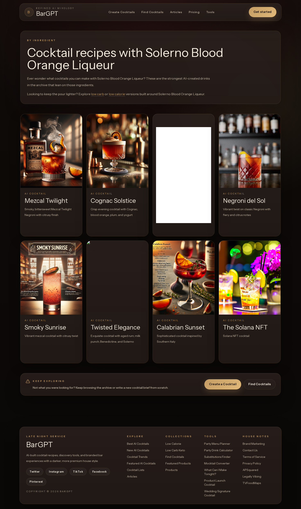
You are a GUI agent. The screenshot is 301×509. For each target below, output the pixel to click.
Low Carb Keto (175, 450)
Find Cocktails (152, 12)
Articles (176, 12)
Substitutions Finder (217, 457)
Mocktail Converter (217, 463)
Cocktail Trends (137, 457)
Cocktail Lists (135, 470)
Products (171, 470)
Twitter (34, 471)
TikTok (78, 471)
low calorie (117, 94)
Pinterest (36, 481)
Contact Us (250, 450)
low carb (97, 94)
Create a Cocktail (222, 384)
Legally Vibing (252, 476)
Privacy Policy (252, 463)
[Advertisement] (183, 175)
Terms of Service (254, 457)
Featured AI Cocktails (141, 463)
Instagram (56, 471)
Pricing (194, 12)
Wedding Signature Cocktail (217, 493)
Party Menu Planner (217, 444)
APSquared (250, 470)
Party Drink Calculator (218, 450)
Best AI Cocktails (138, 444)
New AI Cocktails (138, 450)
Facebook (99, 471)
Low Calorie (173, 444)
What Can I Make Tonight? (215, 472)
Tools (210, 12)
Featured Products (178, 463)
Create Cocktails (122, 12)
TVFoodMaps (252, 483)
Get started (262, 12)
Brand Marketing (254, 444)
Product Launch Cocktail (214, 482)
